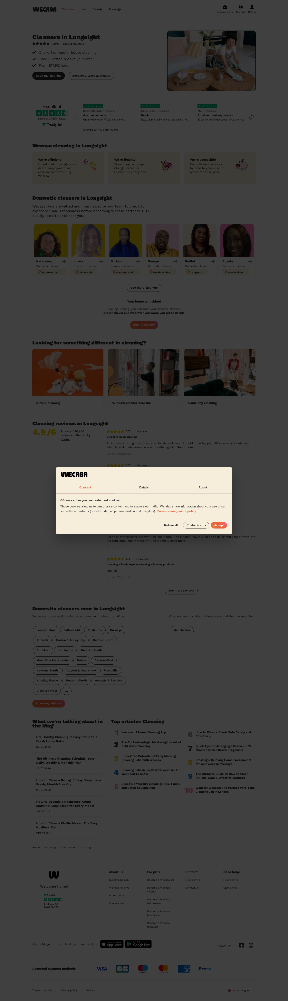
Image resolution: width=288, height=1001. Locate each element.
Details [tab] (144, 487)
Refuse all (171, 525)
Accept (219, 525)
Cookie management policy (176, 511)
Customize (194, 525)
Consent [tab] (85, 487)
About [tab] (202, 487)
